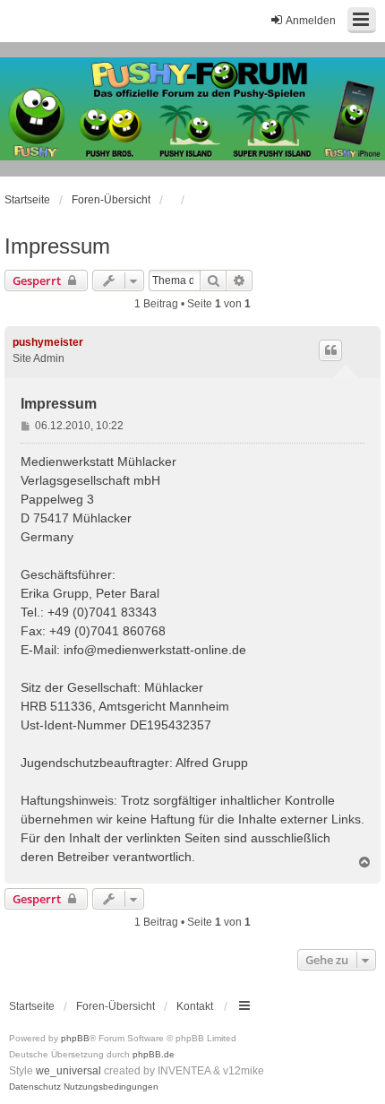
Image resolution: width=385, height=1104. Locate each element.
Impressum (57, 246)
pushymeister (48, 342)
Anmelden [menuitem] (311, 20)
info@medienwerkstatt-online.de (155, 650)
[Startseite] (192, 109)
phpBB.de (154, 1054)
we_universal (68, 1071)
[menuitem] (35, 1087)
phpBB (75, 1038)
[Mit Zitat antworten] (330, 350)
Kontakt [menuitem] (194, 1006)
